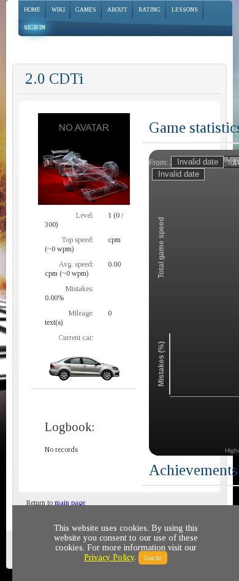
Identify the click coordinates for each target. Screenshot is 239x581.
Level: (85, 215)
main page (70, 502)
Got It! (153, 557)
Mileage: (81, 313)
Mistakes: (80, 288)
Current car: (76, 337)
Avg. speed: (76, 264)
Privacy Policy (109, 557)
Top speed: (77, 239)
